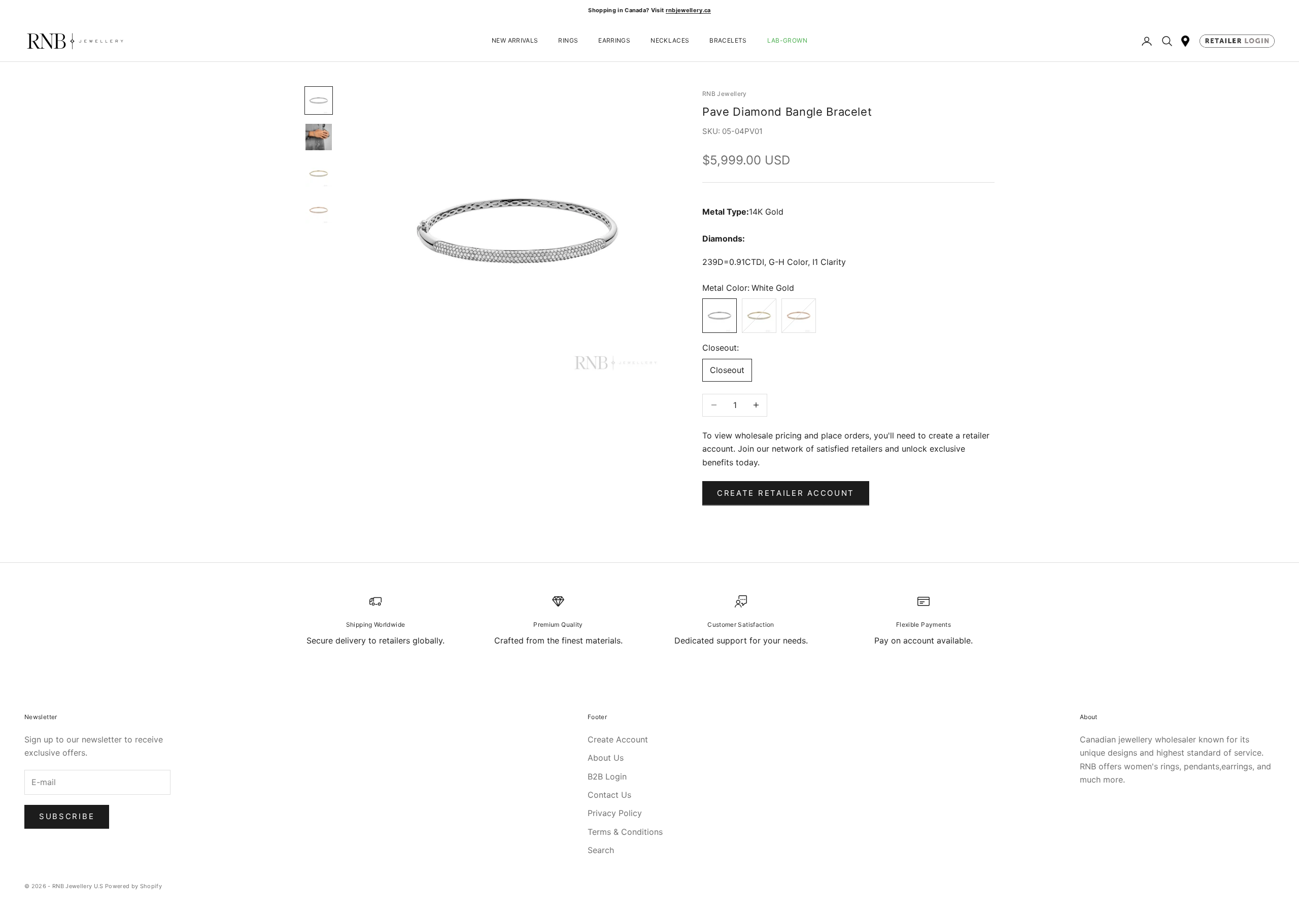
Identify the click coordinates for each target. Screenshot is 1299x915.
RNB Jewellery (724, 93)
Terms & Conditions (625, 832)
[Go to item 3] (318, 173)
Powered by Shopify (133, 886)
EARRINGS (614, 41)
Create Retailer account (785, 493)
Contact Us (609, 795)
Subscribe (66, 816)
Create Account (618, 739)
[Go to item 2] (318, 137)
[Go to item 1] (318, 100)
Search (601, 850)
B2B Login (607, 776)
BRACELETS (727, 41)
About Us (606, 758)
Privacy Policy (615, 813)
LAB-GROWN (787, 41)
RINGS (568, 41)
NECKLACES (670, 41)
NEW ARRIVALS (515, 41)
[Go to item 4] (318, 210)
